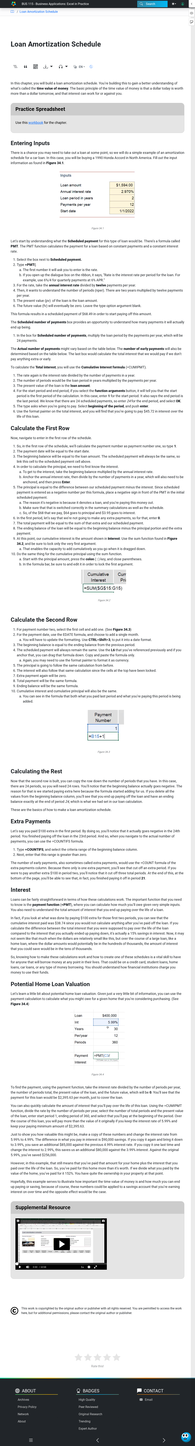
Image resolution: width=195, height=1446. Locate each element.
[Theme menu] (174, 4)
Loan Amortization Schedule (39, 12)
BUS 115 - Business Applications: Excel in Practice (55, 4)
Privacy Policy (27, 1407)
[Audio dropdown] (63, 67)
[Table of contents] (12, 12)
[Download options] (48, 67)
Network (23, 1414)
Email (149, 1399)
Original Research (90, 1414)
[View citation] (25, 67)
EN (81, 67)
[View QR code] (35, 67)
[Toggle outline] (15, 67)
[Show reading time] (91, 66)
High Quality (87, 1399)
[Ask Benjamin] (186, 1437)
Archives (23, 1399)
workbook (35, 123)
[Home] (13, 4)
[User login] (183, 4)
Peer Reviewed (88, 1407)
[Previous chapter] (97, 1440)
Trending (84, 1421)
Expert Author (88, 1428)
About (22, 1421)
